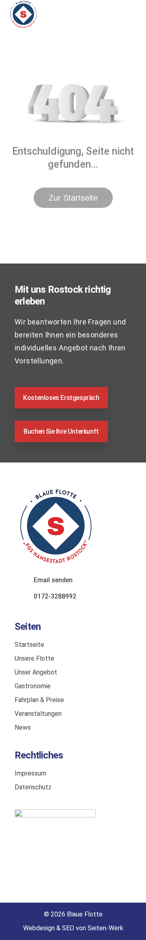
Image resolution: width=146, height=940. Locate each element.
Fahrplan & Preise (39, 700)
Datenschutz (33, 787)
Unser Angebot (36, 672)
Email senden (53, 580)
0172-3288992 (55, 596)
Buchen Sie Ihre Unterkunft (61, 431)
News (23, 727)
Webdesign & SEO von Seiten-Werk (73, 928)
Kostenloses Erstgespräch (61, 398)
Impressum (30, 773)
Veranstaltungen (38, 713)
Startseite (29, 644)
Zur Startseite (73, 197)
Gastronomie (33, 686)
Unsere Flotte (34, 658)
